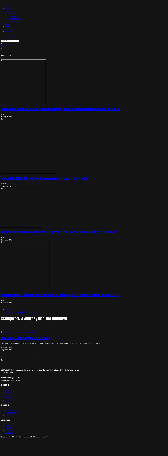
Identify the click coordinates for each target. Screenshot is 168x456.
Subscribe (4, 46)
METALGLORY (10, 31)
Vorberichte (13, 16)
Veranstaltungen (15, 19)
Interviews (9, 29)
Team (11, 34)
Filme (7, 26)
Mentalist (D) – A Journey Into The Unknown (25, 338)
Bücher (7, 24)
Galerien (12, 21)
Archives (8, 309)
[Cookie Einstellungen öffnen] (15, 454)
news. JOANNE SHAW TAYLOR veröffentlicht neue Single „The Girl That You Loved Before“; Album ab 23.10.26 (60, 109)
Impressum (9, 433)
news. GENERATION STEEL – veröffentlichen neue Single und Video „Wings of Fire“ (45, 179)
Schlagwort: (20, 312)
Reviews (8, 11)
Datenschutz (9, 430)
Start (7, 6)
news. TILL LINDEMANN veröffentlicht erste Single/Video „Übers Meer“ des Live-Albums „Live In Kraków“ (59, 232)
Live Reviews (9, 14)
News (7, 9)
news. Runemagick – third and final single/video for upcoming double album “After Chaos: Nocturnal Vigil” (60, 295)
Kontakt (12, 36)
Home (7, 307)
